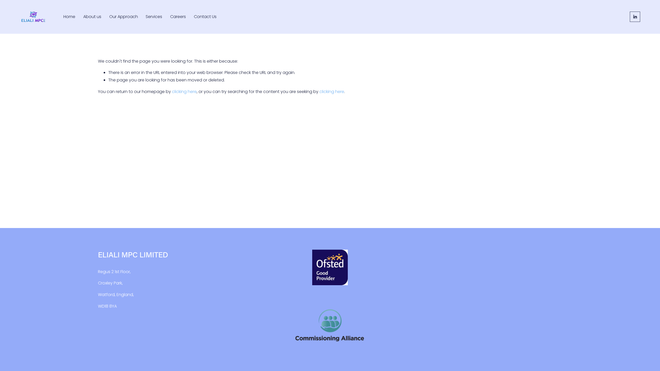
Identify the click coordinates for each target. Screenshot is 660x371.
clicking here (184, 92)
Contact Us (205, 17)
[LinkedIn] (635, 17)
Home (69, 17)
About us (92, 17)
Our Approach (123, 17)
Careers (178, 17)
